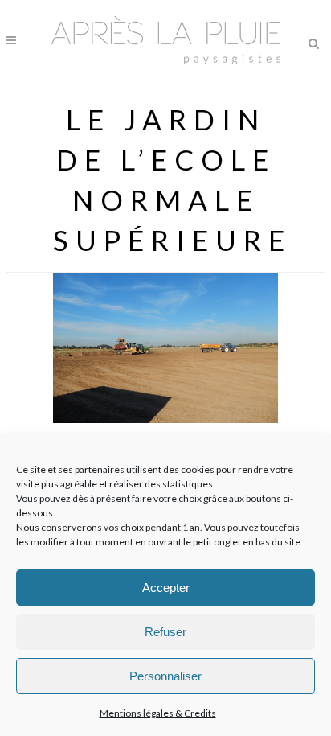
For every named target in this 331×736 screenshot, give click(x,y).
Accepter (166, 587)
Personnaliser (165, 676)
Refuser (165, 632)
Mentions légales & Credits (158, 713)
